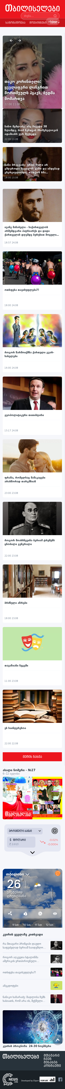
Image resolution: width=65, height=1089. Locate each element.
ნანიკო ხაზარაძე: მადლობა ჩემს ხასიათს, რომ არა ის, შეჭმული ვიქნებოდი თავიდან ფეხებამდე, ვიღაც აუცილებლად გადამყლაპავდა (24, 999)
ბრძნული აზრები (16, 602)
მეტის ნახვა (32, 757)
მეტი (53, 22)
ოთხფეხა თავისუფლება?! (22, 290)
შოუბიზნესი (37, 22)
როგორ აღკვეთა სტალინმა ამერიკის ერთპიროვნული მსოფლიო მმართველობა (20, 959)
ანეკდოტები (10, 985)
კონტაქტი (52, 1066)
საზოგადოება (15, 22)
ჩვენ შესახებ (51, 1060)
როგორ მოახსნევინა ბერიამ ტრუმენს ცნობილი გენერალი (30, 542)
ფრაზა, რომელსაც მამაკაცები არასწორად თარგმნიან (25, 479)
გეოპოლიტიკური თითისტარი (24, 415)
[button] (11, 40)
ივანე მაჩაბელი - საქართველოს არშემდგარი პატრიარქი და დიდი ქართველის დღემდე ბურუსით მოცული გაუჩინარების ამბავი (31, 231)
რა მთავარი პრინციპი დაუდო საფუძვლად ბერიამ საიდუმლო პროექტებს (23, 946)
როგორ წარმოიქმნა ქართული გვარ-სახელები (29, 354)
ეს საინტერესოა (15, 728)
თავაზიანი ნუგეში (16, 665)
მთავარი (52, 1055)
